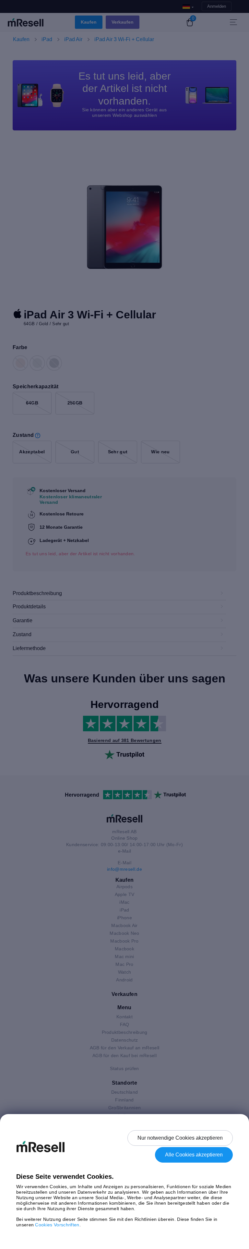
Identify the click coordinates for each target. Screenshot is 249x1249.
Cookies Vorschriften (57, 1224)
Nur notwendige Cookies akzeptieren (180, 1138)
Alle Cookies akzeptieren (194, 1154)
